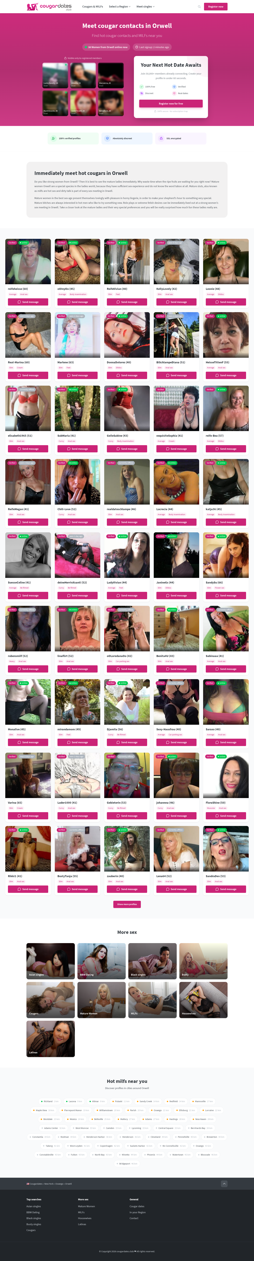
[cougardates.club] (49, 7)
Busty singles (33, 1224)
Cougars (31, 1230)
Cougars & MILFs (92, 6)
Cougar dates (137, 1206)
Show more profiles (127, 904)
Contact (134, 1218)
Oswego (59, 1183)
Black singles (33, 1218)
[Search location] (199, 6)
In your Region (138, 1212)
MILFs (81, 1212)
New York (49, 1183)
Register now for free (171, 103)
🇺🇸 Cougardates (34, 1183)
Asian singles (33, 1206)
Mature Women (86, 1206)
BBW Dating (33, 1212)
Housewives (84, 1218)
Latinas (82, 1224)
